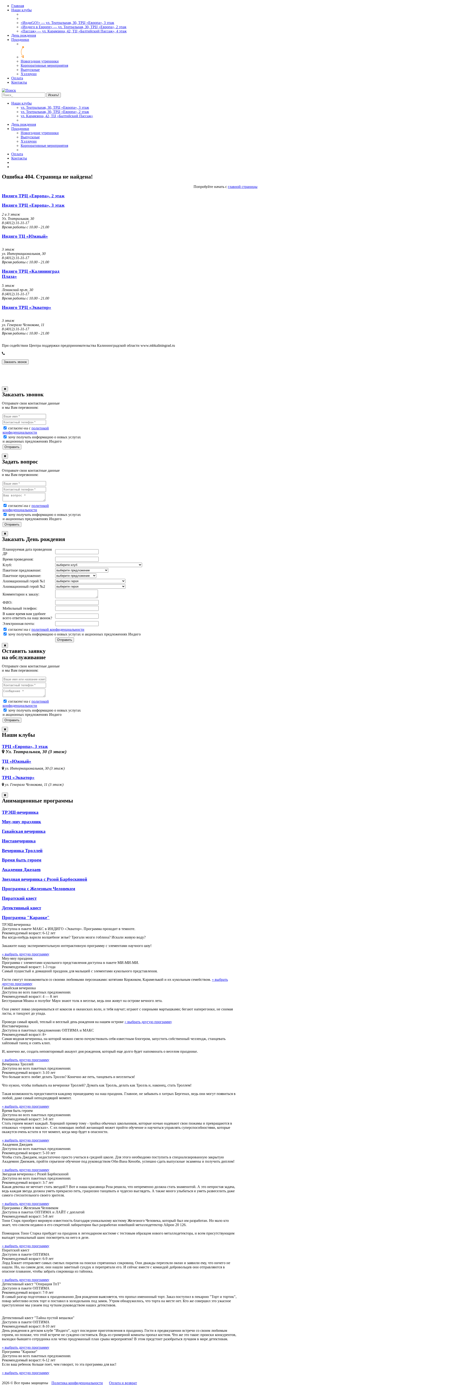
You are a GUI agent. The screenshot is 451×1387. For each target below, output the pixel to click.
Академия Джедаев (21, 869)
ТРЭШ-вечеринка (20, 812)
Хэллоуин (29, 74)
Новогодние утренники (40, 61)
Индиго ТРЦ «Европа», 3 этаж (33, 205)
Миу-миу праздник (21, 821)
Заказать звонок (15, 362)
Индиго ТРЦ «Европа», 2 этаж (33, 195)
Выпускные (30, 70)
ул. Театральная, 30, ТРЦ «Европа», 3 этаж (55, 107)
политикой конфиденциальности (26, 430)
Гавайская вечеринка (24, 831)
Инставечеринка (19, 840)
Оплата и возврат (123, 1383)
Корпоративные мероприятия (44, 65)
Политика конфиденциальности (77, 1383)
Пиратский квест (19, 898)
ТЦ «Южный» (16, 761)
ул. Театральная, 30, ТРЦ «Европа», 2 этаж (55, 112)
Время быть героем (21, 859)
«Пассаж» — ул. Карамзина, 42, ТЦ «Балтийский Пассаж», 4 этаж (74, 31)
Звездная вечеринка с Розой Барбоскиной (44, 879)
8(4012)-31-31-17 (20, 353)
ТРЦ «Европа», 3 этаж (25, 746)
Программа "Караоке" (26, 917)
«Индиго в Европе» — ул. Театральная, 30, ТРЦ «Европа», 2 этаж (73, 27)
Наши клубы (21, 10)
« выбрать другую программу (25, 954)
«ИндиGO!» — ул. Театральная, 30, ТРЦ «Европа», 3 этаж (67, 23)
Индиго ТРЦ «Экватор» (26, 307)
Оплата (17, 78)
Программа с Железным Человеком (38, 888)
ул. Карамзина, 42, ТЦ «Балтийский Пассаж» (57, 116)
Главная (17, 6)
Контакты (19, 82)
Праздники (20, 40)
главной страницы (242, 187)
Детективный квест (21, 907)
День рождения (23, 35)
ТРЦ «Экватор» (18, 777)
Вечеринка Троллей (22, 850)
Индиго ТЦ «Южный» (25, 236)
